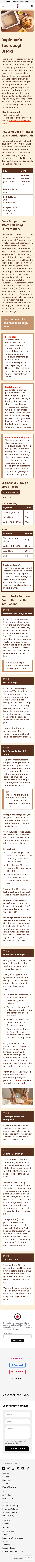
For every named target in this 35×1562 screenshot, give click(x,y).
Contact (6, 1527)
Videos (5, 1483)
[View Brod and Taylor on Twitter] (8, 1468)
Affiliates (6, 1545)
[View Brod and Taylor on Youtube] (22, 1468)
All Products (7, 1495)
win (4, 1329)
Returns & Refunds (10, 1509)
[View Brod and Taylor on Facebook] (3, 1468)
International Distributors (12, 1551)
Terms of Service (9, 1512)
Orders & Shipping (10, 1506)
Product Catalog (9, 1548)
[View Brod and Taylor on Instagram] (13, 1468)
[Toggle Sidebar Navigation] (3, 6)
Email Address (8, 1333)
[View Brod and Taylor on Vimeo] (27, 1468)
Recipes (5, 1477)
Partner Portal (8, 1498)
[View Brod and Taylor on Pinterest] (18, 1468)
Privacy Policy (8, 1516)
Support (5, 1524)
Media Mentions (9, 1487)
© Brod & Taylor (17, 1558)
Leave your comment (17, 1449)
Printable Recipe (10, 492)
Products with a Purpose (12, 1538)
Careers (5, 1541)
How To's (6, 1480)
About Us (6, 1534)
